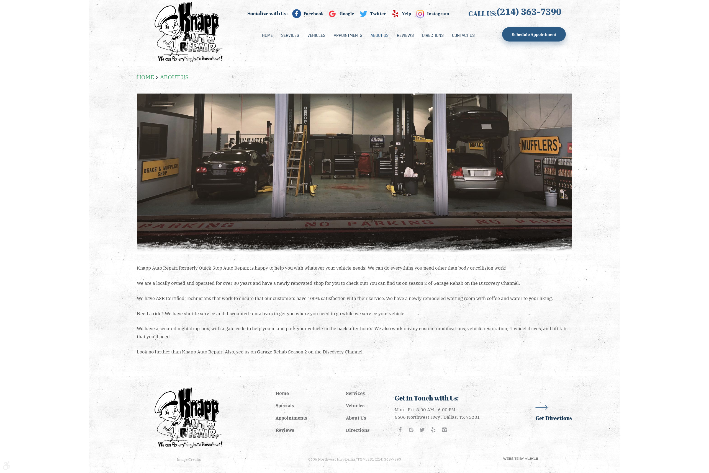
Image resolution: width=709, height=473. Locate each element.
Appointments (348, 35)
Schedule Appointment (534, 34)
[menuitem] (267, 35)
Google (347, 14)
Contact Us (463, 35)
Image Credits (189, 459)
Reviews (405, 35)
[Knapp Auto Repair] (189, 31)
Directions (433, 35)
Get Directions (553, 418)
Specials (285, 405)
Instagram (438, 14)
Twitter (378, 14)
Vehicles (316, 35)
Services (290, 35)
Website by (520, 459)
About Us (380, 35)
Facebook (314, 14)
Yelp (406, 14)
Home (267, 35)
